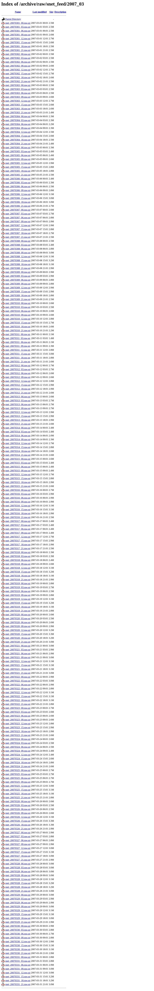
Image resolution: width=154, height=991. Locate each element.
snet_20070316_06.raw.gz (17, 498)
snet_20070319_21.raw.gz (17, 610)
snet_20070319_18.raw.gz (17, 607)
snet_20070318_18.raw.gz (17, 575)
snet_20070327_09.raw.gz (17, 844)
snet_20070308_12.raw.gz (17, 256)
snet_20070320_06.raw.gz (17, 622)
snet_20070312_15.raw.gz (17, 385)
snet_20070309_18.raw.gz (17, 295)
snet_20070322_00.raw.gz (17, 677)
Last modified (40, 12)
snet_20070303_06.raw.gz (17, 93)
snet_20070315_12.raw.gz (17, 474)
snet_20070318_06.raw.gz (17, 560)
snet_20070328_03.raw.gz (17, 867)
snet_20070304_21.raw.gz (17, 143)
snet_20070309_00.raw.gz (17, 272)
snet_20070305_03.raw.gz (17, 151)
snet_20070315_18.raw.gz (17, 482)
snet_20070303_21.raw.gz (17, 112)
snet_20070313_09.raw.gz (17, 408)
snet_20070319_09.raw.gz (17, 595)
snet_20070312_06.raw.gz (17, 373)
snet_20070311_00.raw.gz (17, 334)
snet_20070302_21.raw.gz (17, 81)
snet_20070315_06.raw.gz (17, 466)
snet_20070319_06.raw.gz (17, 591)
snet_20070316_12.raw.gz (17, 505)
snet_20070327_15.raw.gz (17, 852)
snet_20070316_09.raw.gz (17, 501)
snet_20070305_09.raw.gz (17, 159)
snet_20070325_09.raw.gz (17, 782)
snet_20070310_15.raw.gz (17, 322)
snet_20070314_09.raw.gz (17, 439)
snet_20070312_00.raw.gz (17, 365)
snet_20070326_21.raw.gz (17, 828)
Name (18, 12)
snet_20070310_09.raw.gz (17, 315)
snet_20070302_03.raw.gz (17, 58)
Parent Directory (13, 19)
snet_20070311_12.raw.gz (17, 350)
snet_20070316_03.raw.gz (17, 494)
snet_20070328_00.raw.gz (17, 863)
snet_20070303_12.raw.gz (17, 101)
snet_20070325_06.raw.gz (17, 778)
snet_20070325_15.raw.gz (17, 789)
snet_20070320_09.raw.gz (17, 626)
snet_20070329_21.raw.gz (17, 922)
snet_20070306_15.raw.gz (17, 198)
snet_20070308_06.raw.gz (17, 248)
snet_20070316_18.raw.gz (17, 513)
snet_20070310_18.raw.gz (17, 326)
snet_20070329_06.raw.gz (17, 902)
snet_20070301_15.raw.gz (17, 42)
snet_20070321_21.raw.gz (17, 673)
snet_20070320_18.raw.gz (17, 638)
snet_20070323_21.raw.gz (17, 735)
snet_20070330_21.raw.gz (17, 953)
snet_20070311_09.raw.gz (17, 346)
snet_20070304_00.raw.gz (17, 116)
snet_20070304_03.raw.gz (17, 120)
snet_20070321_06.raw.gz (17, 653)
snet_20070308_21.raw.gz (17, 268)
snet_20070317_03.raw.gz (17, 525)
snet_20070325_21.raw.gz (17, 797)
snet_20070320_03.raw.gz (17, 618)
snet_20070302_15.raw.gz (17, 73)
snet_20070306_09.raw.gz (17, 190)
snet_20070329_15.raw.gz (17, 914)
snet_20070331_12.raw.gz (17, 972)
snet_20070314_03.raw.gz (17, 431)
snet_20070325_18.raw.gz (17, 793)
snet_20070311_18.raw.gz (17, 357)
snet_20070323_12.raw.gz (17, 723)
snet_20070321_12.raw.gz (17, 661)
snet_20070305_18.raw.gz (17, 171)
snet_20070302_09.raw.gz (17, 66)
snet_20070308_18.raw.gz (17, 264)
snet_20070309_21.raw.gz (17, 299)
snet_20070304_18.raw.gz (17, 139)
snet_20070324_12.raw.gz (17, 754)
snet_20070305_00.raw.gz (17, 147)
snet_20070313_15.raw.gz (17, 416)
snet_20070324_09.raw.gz (17, 751)
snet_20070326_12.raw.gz (17, 817)
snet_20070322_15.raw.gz (17, 696)
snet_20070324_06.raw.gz (17, 747)
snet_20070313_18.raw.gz (17, 420)
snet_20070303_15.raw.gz (17, 104)
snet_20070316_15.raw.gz (17, 509)
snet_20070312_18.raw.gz (17, 389)
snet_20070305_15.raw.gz (17, 167)
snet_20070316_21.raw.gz (17, 517)
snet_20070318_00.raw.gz (17, 552)
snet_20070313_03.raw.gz (17, 400)
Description (60, 12)
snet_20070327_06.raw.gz (17, 840)
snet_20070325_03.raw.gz (17, 774)
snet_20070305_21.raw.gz (17, 174)
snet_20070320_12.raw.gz (17, 630)
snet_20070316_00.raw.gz (17, 490)
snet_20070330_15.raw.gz (17, 945)
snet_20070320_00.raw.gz (17, 614)
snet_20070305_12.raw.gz (17, 163)
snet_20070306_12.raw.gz (17, 194)
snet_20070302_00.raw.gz (17, 54)
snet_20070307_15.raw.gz (17, 229)
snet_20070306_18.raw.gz (17, 202)
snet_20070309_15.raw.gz (17, 291)
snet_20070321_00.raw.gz (17, 645)
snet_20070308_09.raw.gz (17, 252)
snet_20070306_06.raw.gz (17, 186)
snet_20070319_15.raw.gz (17, 603)
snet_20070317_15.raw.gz (17, 540)
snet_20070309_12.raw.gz (17, 287)
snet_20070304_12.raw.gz (17, 132)
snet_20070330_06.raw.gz (17, 933)
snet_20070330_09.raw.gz (17, 937)
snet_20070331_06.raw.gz (17, 965)
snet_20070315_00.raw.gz (17, 459)
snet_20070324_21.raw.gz (17, 766)
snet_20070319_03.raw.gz (17, 587)
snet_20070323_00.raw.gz (17, 708)
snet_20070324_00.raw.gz (17, 739)
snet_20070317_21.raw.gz (17, 548)
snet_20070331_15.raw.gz (17, 976)
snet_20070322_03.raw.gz (17, 680)
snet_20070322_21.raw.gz (17, 704)
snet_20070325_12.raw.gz (17, 786)
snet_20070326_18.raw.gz (17, 824)
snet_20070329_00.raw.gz (17, 895)
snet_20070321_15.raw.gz (17, 665)
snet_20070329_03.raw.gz (17, 898)
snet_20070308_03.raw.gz (17, 245)
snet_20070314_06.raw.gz (17, 435)
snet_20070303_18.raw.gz (17, 108)
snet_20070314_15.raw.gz (17, 447)
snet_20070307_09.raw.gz (17, 221)
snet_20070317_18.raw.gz (17, 544)
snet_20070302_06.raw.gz (17, 62)
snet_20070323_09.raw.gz (17, 719)
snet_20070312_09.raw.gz (17, 377)
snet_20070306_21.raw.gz (17, 206)
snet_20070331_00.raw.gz (17, 957)
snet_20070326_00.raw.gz (17, 801)
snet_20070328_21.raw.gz (17, 891)
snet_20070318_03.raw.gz (17, 556)
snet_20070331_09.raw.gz (17, 968)
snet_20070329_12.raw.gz (17, 910)
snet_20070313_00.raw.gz (17, 396)
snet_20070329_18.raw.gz (17, 918)
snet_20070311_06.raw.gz (17, 342)
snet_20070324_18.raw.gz (17, 762)
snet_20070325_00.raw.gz (17, 770)
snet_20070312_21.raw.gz (17, 392)
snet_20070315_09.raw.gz (17, 470)
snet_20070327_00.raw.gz (17, 832)
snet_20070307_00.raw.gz (17, 210)
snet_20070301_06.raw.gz (17, 30)
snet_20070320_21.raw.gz (17, 642)
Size (51, 12)
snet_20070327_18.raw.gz (17, 856)
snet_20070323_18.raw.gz (17, 731)
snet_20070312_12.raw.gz (17, 381)
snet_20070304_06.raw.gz (17, 124)
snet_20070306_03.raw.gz (17, 182)
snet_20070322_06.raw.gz (17, 684)
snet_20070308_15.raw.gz (17, 260)
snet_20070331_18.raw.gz (17, 980)
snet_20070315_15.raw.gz (17, 478)
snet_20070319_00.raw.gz (17, 583)
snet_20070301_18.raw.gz (17, 46)
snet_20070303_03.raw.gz (17, 89)
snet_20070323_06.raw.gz (17, 716)
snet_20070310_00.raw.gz (17, 303)
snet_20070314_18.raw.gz (17, 451)
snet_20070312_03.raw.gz (17, 369)
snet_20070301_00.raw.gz (17, 23)
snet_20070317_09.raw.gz (17, 533)
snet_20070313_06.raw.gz (17, 404)
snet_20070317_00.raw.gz (17, 521)
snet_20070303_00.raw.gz (17, 85)
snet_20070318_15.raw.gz (17, 571)
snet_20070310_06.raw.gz (17, 311)
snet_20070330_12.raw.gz (17, 941)
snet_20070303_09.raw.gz (17, 97)
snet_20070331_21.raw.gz (17, 984)
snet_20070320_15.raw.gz (17, 634)
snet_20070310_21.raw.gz (17, 330)
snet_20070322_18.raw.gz (17, 700)
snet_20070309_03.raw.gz (17, 276)
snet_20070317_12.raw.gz (17, 536)
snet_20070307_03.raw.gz (17, 213)
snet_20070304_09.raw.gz (17, 128)
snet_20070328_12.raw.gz (17, 879)
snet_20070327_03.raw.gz (17, 836)
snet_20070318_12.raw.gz (17, 568)
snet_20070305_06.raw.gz (17, 155)
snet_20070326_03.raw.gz (17, 805)
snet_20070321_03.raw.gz (17, 649)
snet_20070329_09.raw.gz (17, 906)
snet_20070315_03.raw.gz (17, 463)
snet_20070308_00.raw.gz (17, 241)
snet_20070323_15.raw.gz (17, 727)
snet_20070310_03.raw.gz (17, 307)
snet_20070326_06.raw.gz (17, 809)
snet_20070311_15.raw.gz (17, 354)
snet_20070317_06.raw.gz (17, 529)
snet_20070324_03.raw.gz (17, 743)
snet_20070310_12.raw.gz (17, 319)
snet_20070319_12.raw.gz (17, 599)
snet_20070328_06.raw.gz (17, 871)
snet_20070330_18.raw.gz (17, 949)
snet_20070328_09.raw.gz (17, 875)
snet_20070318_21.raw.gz (17, 579)
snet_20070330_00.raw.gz (17, 926)
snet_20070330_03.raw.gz (17, 930)
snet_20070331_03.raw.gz (17, 961)
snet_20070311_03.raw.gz (17, 338)
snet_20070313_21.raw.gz (17, 424)
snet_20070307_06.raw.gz (17, 217)
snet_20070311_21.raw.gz (17, 361)
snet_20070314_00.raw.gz (17, 427)
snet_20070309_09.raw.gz (17, 283)
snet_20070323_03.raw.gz (17, 712)
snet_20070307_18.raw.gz (17, 233)
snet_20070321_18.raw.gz (17, 669)
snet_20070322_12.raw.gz (17, 692)
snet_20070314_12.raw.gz (17, 443)
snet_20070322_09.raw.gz (17, 688)
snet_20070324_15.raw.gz (17, 758)
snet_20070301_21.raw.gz (17, 50)
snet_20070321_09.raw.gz (17, 657)
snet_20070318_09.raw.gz (17, 564)
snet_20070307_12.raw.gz (17, 225)
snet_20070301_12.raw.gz (17, 38)
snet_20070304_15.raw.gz (17, 136)
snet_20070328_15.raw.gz (17, 883)
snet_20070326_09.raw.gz (17, 813)
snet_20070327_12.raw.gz (17, 848)
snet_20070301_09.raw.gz (17, 34)
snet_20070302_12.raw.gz (17, 69)
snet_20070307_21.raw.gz (17, 237)
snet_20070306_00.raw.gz (17, 178)
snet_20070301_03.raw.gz (17, 27)
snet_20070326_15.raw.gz (17, 821)
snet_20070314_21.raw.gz (17, 455)
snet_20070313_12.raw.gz (17, 412)
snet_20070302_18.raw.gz (17, 77)
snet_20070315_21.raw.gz (17, 486)
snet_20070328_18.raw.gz (17, 887)
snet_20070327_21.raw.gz (17, 860)
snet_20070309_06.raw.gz (17, 280)
